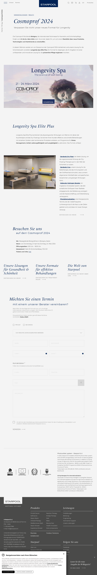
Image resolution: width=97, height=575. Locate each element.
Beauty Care (50, 523)
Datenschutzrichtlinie (7, 568)
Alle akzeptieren (8, 571)
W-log (2, 24)
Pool (47, 518)
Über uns (33, 547)
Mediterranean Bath (37, 523)
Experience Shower (36, 528)
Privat (18, 325)
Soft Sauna (34, 516)
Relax (48, 520)
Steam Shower (35, 525)
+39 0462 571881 (9, 526)
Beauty (31, 15)
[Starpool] (48, 3)
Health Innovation (51, 525)
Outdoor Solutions (52, 533)
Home (2, 30)
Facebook (66, 547)
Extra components (52, 528)
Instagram (66, 552)
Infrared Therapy (36, 520)
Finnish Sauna (35, 513)
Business (17, 2)
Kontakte (72, 2)
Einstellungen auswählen (24, 571)
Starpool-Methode (36, 549)
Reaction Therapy (51, 513)
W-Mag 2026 (75, 568)
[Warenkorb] (76, 3)
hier (30, 252)
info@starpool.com (13, 528)
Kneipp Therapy (51, 516)
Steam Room (35, 518)
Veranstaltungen (20, 15)
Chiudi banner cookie (64, 554)
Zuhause (11, 2)
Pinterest (66, 549)
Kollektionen (35, 536)
